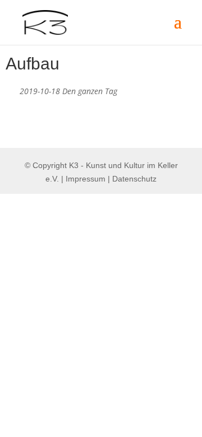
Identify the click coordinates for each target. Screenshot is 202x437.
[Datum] (11, 88)
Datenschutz (134, 178)
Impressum (85, 178)
